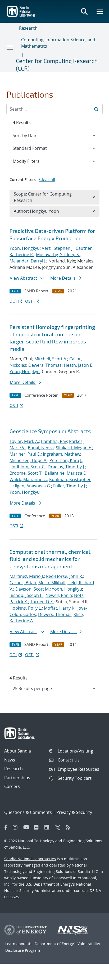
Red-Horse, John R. (64, 576)
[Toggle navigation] (10, 47)
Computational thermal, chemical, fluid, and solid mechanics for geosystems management (51, 559)
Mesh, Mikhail (51, 583)
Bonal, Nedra (41, 448)
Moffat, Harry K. (59, 608)
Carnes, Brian (23, 583)
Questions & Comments (28, 812)
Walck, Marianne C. (28, 479)
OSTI (29, 301)
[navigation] (54, 688)
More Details (63, 278)
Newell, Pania (59, 595)
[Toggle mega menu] (100, 11)
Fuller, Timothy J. (69, 486)
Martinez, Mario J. (27, 576)
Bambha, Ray (54, 441)
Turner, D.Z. (42, 602)
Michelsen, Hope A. (28, 460)
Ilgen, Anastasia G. (33, 486)
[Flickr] (38, 827)
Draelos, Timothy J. (66, 467)
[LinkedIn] (48, 827)
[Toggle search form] (84, 11)
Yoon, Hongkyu (25, 248)
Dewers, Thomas (45, 365)
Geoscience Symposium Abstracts (50, 431)
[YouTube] (27, 827)
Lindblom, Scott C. (28, 467)
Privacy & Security (74, 812)
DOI (13, 301)
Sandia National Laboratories (30, 858)
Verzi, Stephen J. (58, 248)
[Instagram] (17, 827)
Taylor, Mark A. (24, 441)
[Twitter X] (59, 827)
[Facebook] (6, 827)
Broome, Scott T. (26, 473)
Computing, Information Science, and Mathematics (58, 43)
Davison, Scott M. (32, 589)
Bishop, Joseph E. (26, 595)
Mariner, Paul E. (25, 454)
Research (28, 28)
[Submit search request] (96, 109)
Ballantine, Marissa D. (66, 473)
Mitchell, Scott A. (50, 359)
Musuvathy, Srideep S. (58, 254)
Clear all (47, 179)
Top (93, 964)
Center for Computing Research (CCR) (57, 64)
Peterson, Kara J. (65, 460)
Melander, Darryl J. (28, 261)
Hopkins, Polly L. (26, 608)
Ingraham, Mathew (61, 454)
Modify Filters (33, 161)
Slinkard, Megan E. (74, 448)
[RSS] (70, 827)
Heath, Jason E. (78, 365)
